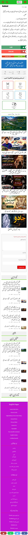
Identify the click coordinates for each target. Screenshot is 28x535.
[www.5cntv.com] (19, 2)
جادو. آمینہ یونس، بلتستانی (14, 229)
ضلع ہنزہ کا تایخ (14, 505)
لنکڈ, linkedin (14, 525)
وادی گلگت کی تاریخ (14, 502)
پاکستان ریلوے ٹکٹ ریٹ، (14, 466)
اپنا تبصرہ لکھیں (23, 240)
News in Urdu (14, 412)
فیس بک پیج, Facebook (14, 519)
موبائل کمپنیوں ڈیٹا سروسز (14, 492)
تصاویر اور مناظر (14, 463)
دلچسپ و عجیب (14, 483)
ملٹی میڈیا (14, 489)
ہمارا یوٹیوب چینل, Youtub (14, 515)
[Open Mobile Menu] (25, 2)
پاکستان (14, 448)
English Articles (14, 435)
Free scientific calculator (14, 432)
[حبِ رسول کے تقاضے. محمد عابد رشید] (23, 327)
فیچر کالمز (14, 457)
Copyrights (14, 429)
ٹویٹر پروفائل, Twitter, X (14, 522)
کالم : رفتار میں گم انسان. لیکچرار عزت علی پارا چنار (14, 152)
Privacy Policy (14, 422)
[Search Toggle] (7, 2)
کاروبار (14, 496)
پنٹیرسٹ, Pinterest (14, 528)
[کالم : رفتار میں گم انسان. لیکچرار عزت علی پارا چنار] (23, 301)
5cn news (18, 72)
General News (14, 419)
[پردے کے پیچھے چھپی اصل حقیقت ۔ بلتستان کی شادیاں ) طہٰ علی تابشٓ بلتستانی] (23, 309)
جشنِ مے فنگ (14, 470)
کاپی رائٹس (14, 480)
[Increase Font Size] (5, 71)
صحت (14, 486)
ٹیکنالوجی (14, 451)
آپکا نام (24, 253)
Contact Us (14, 425)
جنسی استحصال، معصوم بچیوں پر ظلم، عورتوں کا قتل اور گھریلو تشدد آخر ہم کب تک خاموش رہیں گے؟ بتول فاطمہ (11, 317)
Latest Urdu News (14, 409)
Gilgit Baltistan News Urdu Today (14, 416)
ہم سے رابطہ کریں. (14, 499)
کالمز (14, 455)
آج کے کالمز (14, 460)
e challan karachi (14, 438)
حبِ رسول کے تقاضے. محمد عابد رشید (14, 211)
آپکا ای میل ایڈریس (22, 260)
